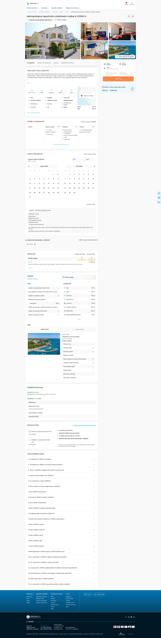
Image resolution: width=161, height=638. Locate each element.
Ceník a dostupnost (44, 63)
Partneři (89, 594)
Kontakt (30, 621)
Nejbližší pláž (45, 329)
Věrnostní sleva (40, 598)
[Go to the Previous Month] (29, 166)
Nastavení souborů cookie (96, 634)
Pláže (52, 608)
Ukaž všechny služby (33, 113)
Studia (28, 602)
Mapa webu (86, 634)
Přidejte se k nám (70, 602)
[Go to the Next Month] (94, 166)
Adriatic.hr (68, 596)
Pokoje (28, 600)
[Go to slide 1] (42, 353)
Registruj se (113, 90)
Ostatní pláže (79, 329)
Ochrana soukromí (63, 634)
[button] (52, 40)
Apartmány (29, 596)
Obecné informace (71, 604)
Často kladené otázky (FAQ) (75, 634)
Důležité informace (67, 63)
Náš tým (68, 600)
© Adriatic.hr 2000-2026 (32, 634)
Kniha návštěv (69, 598)
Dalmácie (53, 600)
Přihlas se (105, 90)
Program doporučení (41, 602)
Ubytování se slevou (41, 596)
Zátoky (52, 606)
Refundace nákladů (41, 600)
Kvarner (53, 598)
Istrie (52, 596)
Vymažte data (90, 204)
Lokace (56, 63)
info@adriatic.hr (45, 626)
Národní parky (54, 604)
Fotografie (30, 63)
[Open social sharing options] (133, 16)
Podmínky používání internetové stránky (48, 634)
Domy (27, 598)
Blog (67, 606)
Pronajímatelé (100, 594)
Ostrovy (53, 602)
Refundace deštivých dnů (43, 210)
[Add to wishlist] (128, 16)
